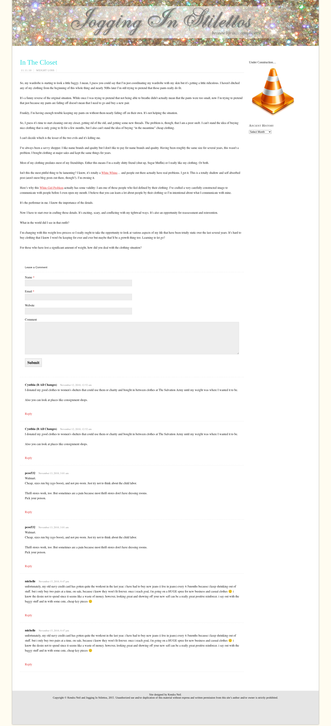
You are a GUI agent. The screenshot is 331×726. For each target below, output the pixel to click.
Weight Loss (45, 70)
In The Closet (38, 62)
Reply (28, 414)
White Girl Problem (51, 188)
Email (29, 291)
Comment (31, 319)
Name (29, 277)
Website (29, 305)
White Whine (109, 173)
